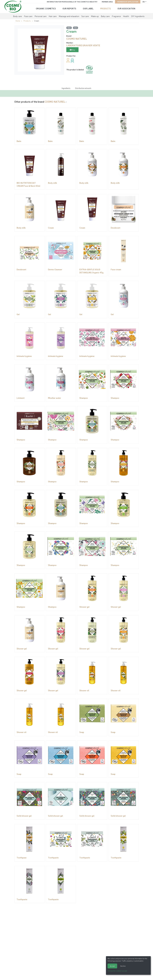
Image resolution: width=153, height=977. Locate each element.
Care (75, 28)
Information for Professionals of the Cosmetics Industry (72, 2)
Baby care (105, 16)
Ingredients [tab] (66, 88)
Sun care (85, 16)
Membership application (127, 2)
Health (126, 16)
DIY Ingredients (137, 16)
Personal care (40, 16)
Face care (28, 16)
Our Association (126, 8)
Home (17, 20)
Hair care (53, 16)
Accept (112, 966)
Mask (69, 28)
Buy (73, 49)
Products (105, 8)
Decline (123, 966)
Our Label (88, 8)
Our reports (69, 8)
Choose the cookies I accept (117, 971)
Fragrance (116, 16)
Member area (107, 2)
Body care (17, 16)
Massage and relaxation (69, 16)
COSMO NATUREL (55, 101)
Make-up (95, 16)
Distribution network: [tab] (83, 88)
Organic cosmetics (46, 8)
